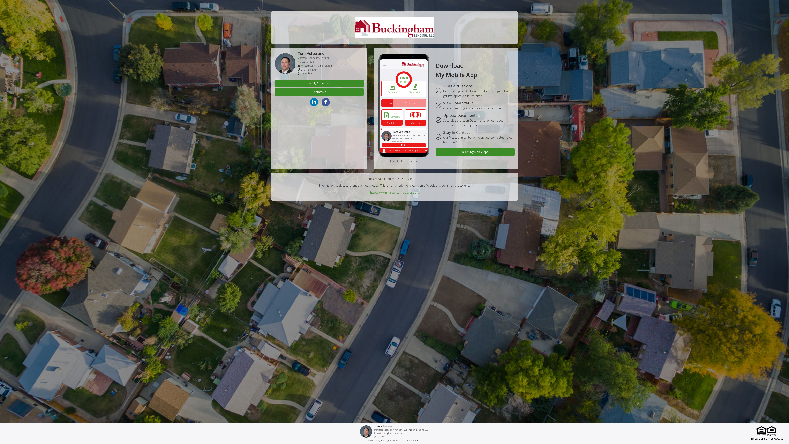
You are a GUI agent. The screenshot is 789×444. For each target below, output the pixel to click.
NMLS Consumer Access (766, 439)
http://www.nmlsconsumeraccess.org (394, 192)
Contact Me (319, 92)
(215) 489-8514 (309, 69)
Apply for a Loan (319, 83)
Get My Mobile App (476, 152)
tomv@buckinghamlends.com (317, 65)
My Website (307, 73)
